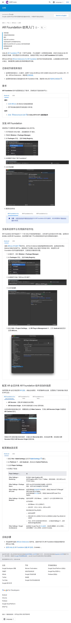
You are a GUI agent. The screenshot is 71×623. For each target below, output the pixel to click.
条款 (3, 614)
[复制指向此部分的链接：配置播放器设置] (19, 448)
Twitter (4, 577)
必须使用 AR (37, 489)
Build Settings (35, 459)
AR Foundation (12, 53)
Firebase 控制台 (52, 574)
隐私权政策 (10, 614)
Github (4, 574)
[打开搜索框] (50, 2)
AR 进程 (22, 390)
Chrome (4, 598)
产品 (8, 23)
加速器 (27, 577)
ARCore (13, 2)
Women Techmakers (31, 568)
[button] (9, 397)
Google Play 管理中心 (54, 571)
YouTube (4, 580)
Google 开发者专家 (30, 574)
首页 (3, 23)
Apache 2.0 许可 (59, 554)
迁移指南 (30, 75)
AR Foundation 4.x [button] (13, 213)
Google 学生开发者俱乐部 (32, 580)
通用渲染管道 (29, 218)
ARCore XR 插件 (13, 246)
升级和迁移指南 (55, 79)
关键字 (4, 571)
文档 (4, 8)
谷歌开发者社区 (29, 571)
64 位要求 (43, 526)
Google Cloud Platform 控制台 (56, 568)
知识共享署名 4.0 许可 (31, 554)
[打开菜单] (3, 2)
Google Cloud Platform (8, 604)
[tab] (6, 95)
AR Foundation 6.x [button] (41, 213)
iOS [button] (13, 95)
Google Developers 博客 (9, 568)
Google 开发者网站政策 (21, 556)
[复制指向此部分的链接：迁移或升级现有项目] (24, 68)
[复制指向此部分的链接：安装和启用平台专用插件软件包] (35, 229)
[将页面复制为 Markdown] (42, 27)
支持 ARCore (12, 104)
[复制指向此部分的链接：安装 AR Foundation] (24, 123)
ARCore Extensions (23, 542)
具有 (9, 115)
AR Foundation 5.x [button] (27, 213)
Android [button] (6, 95)
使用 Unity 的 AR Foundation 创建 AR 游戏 (19, 547)
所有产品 (4, 607)
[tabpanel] (35, 107)
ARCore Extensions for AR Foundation (24, 59)
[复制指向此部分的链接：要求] (8, 86)
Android (4, 595)
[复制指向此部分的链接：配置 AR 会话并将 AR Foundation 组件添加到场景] (53, 386)
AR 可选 (36, 493)
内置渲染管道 (19, 218)
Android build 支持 (19, 115)
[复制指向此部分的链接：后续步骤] (13, 537)
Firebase (4, 601)
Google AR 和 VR (7, 583)
